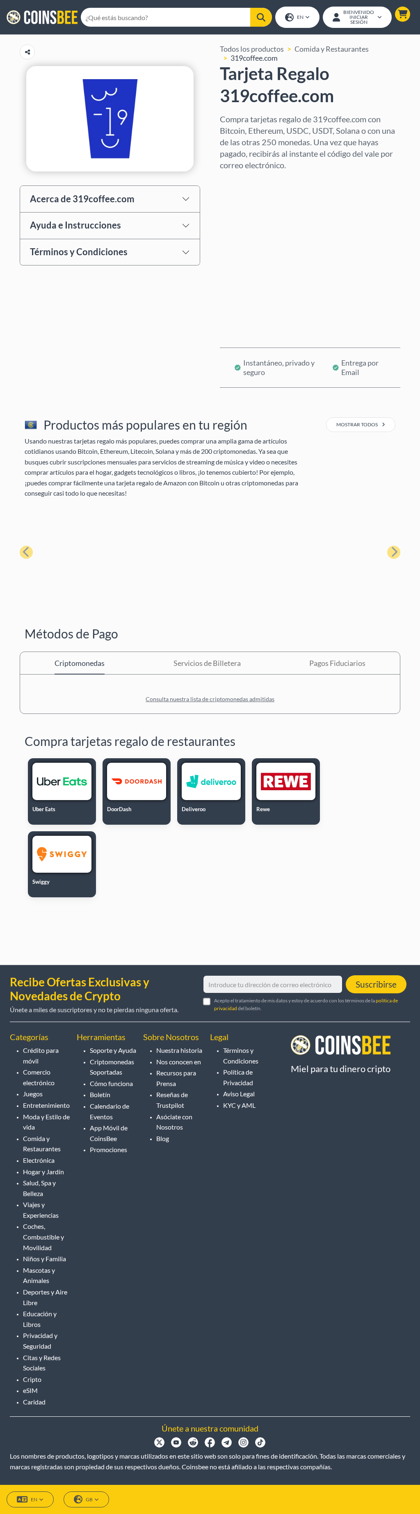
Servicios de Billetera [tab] (207, 663)
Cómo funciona (111, 1083)
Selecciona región (249, 181)
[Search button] (261, 17)
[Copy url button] (27, 51)
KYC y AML (239, 1105)
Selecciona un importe (256, 217)
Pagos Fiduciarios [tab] (337, 663)
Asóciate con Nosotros (174, 1122)
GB (89, 1499)
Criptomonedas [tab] (80, 663)
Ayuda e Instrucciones (75, 225)
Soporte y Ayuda (113, 1050)
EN (300, 17)
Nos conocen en (178, 1062)
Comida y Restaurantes (331, 48)
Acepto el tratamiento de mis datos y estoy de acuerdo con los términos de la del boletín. (306, 1004)
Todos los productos (252, 48)
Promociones (108, 1149)
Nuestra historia (179, 1050)
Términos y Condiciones (79, 251)
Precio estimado (246, 252)
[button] (402, 14)
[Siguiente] (393, 552)
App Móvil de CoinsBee (109, 1133)
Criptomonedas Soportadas (112, 1067)
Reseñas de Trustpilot (172, 1100)
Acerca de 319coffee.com (82, 198)
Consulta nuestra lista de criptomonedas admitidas (210, 698)
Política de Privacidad (238, 1077)
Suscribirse (376, 984)
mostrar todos (357, 424)
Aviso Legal (239, 1094)
